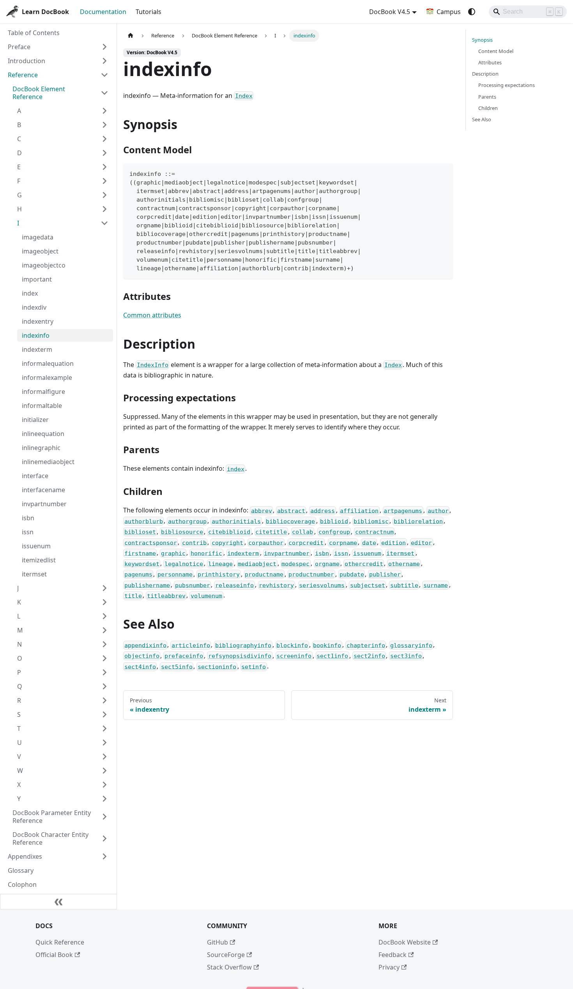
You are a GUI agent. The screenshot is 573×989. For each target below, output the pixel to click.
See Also (481, 119)
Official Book (54, 954)
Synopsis (482, 39)
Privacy (389, 967)
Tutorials (148, 11)
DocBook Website (404, 942)
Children (488, 108)
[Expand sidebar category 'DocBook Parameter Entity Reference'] (104, 816)
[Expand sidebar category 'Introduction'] (104, 61)
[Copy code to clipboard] (443, 173)
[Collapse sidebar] (58, 901)
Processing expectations (506, 85)
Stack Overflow (229, 967)
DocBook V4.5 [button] (389, 11)
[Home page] (130, 36)
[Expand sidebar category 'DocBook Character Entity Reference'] (104, 838)
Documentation (103, 11)
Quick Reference (59, 942)
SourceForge (226, 954)
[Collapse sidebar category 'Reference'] (104, 75)
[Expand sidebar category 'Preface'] (104, 47)
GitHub (217, 942)
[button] (62, 111)
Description (485, 73)
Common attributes (152, 315)
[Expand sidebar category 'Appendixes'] (104, 856)
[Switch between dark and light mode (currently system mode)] (471, 11)
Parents (487, 96)
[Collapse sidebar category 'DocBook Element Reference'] (104, 93)
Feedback (392, 954)
